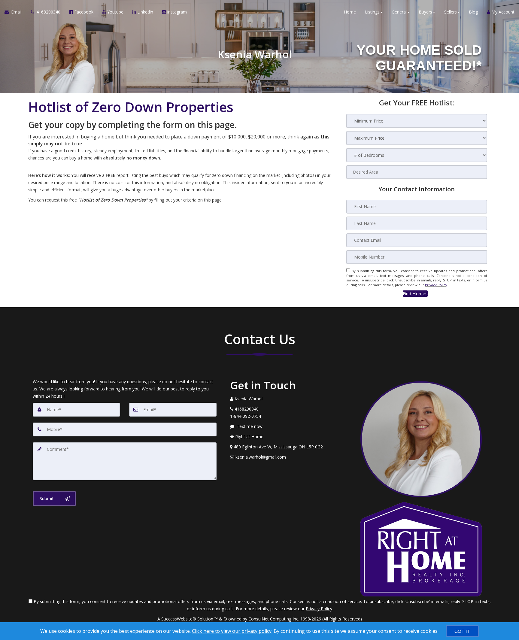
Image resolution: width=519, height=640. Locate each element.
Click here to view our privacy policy (232, 631)
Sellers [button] (450, 12)
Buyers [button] (425, 12)
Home (350, 12)
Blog (473, 12)
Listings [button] (372, 12)
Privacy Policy (436, 285)
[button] (415, 293)
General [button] (399, 12)
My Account (502, 12)
